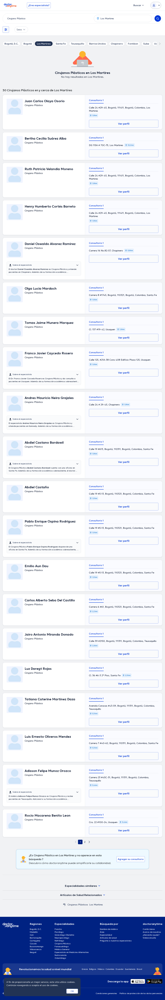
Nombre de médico (109, 929)
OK (72, 991)
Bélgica (92, 969)
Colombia (110, 969)
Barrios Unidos (97, 43)
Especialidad (106, 935)
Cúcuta (33, 943)
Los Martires (44, 43)
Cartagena (35, 940)
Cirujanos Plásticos (78, 904)
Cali (32, 935)
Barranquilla (36, 938)
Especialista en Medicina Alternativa (72, 952)
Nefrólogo (59, 940)
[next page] (89, 842)
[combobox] (47, 18)
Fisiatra (58, 929)
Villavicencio (35, 949)
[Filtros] (6, 29)
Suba (146, 43)
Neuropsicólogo (62, 938)
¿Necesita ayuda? (151, 935)
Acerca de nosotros (152, 932)
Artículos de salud (108, 938)
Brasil (139, 969)
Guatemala (130, 969)
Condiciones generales (106, 993)
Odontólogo (60, 958)
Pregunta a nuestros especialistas (116, 940)
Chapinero (117, 43)
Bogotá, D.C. (11, 43)
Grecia (85, 969)
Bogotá (28, 43)
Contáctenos (149, 929)
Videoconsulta (149, 938)
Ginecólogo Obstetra (64, 935)
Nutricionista (61, 955)
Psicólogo (59, 932)
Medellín (34, 932)
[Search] (158, 18)
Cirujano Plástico (62, 943)
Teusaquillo (77, 43)
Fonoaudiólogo (61, 946)
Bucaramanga (37, 946)
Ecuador (120, 969)
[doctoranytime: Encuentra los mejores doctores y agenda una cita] (64, 905)
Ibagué (33, 952)
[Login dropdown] (155, 5)
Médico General (62, 949)
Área (102, 932)
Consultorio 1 (96, 100)
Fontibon (133, 43)
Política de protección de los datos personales (141, 993)
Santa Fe (61, 43)
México (101, 969)
